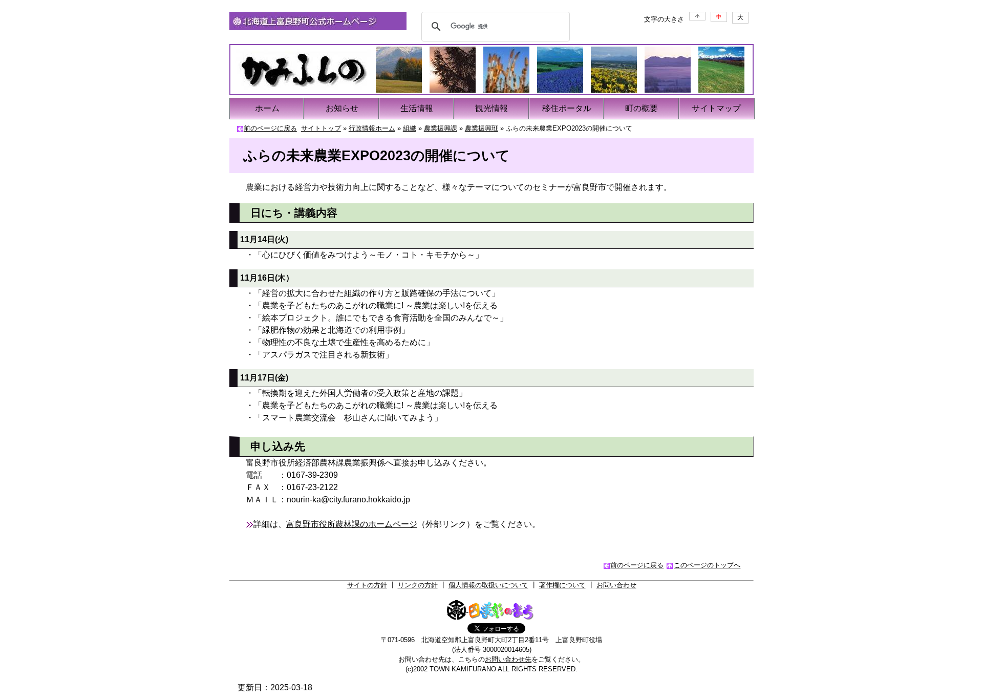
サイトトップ (321, 128)
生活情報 (416, 108)
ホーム (267, 108)
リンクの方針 (418, 585)
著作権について (562, 585)
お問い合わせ (616, 585)
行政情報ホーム (372, 128)
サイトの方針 (367, 585)
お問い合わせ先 (508, 659)
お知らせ (342, 108)
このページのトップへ (707, 565)
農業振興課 (440, 128)
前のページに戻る (270, 128)
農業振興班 (481, 128)
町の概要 (641, 108)
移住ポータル (566, 108)
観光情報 (491, 108)
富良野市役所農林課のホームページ (351, 524)
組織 (409, 128)
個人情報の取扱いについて (488, 585)
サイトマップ (716, 108)
